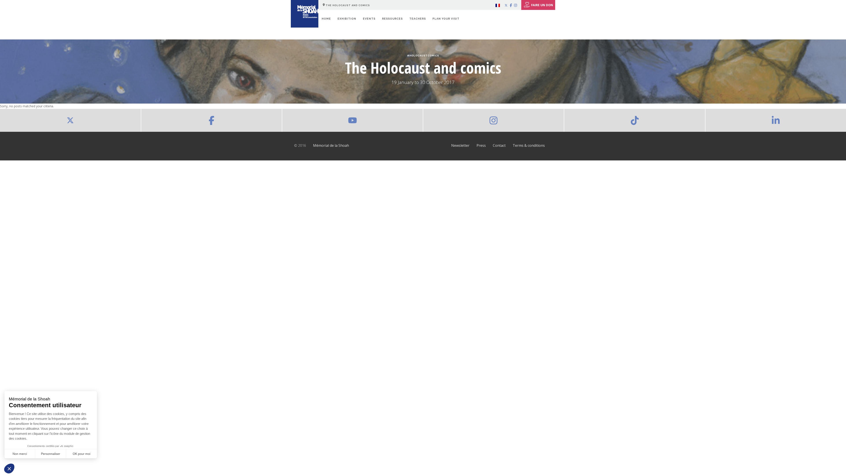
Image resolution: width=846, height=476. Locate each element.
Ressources (392, 18)
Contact (499, 145)
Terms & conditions (529, 145)
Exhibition (347, 18)
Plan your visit (445, 18)
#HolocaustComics (423, 55)
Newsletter (460, 145)
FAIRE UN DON (542, 5)
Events (369, 18)
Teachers (417, 18)
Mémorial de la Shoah (331, 145)
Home (326, 18)
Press (481, 145)
